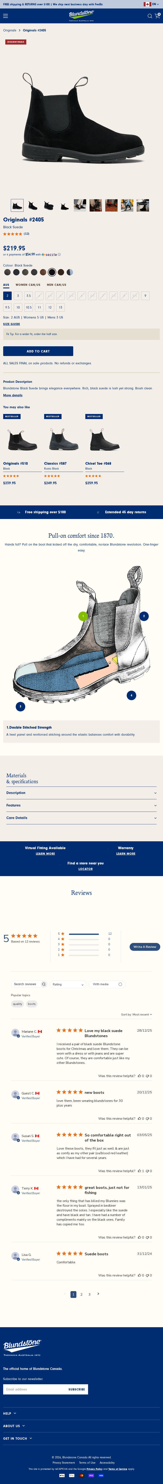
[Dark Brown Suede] (7, 272)
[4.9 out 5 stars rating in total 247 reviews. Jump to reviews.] (53, 476)
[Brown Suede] (61, 272)
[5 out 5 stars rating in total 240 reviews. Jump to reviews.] (94, 476)
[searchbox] (25, 984)
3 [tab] (20, 706)
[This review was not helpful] (147, 1076)
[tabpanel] (81, 731)
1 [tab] (83, 616)
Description (15, 793)
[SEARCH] (150, 16)
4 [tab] (131, 695)
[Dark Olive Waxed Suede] (25, 272)
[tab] (28, 285)
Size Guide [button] (11, 324)
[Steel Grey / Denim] (70, 272)
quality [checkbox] (17, 1004)
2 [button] (81, 1294)
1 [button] (73, 1294)
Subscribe (77, 1389)
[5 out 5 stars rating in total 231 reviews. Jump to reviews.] (12, 476)
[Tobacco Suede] (43, 272)
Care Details (16, 818)
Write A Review (144, 947)
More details (12, 395)
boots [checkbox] (32, 1004)
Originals (9, 30)
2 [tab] (144, 616)
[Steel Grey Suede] (34, 272)
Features (13, 805)
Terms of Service (117, 1469)
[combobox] (68, 984)
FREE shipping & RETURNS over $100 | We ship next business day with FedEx (53, 4)
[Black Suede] (52, 272)
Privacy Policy (95, 1469)
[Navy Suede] (16, 272)
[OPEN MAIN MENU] (5, 16)
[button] (81, 254)
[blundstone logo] (81, 16)
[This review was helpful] (139, 1076)
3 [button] (90, 1294)
